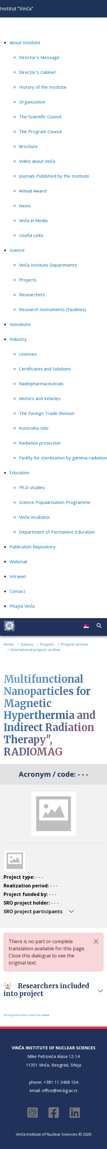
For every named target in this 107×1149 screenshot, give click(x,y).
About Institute (25, 42)
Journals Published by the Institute (54, 176)
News (25, 206)
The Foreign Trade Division (46, 413)
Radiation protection (40, 443)
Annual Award (32, 191)
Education (19, 472)
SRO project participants (33, 911)
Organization (32, 102)
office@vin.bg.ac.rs (60, 1090)
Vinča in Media (33, 220)
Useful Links (31, 235)
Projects (28, 280)
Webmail (18, 561)
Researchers (32, 294)
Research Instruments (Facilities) (52, 309)
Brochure (28, 146)
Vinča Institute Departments (48, 265)
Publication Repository (33, 547)
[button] (99, 625)
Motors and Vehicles (40, 398)
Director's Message (39, 57)
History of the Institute (43, 87)
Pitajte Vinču (22, 606)
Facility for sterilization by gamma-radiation (63, 458)
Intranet (18, 576)
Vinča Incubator (34, 517)
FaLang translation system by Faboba (26, 1014)
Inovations (20, 324)
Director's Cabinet (37, 72)
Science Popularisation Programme (54, 502)
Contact (17, 591)
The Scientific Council (40, 117)
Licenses (28, 354)
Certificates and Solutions (45, 369)
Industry (18, 339)
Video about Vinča (37, 161)
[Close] (96, 941)
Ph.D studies (32, 487)
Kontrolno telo (33, 428)
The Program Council (40, 131)
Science (17, 250)
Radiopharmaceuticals (41, 383)
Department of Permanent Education (57, 532)
